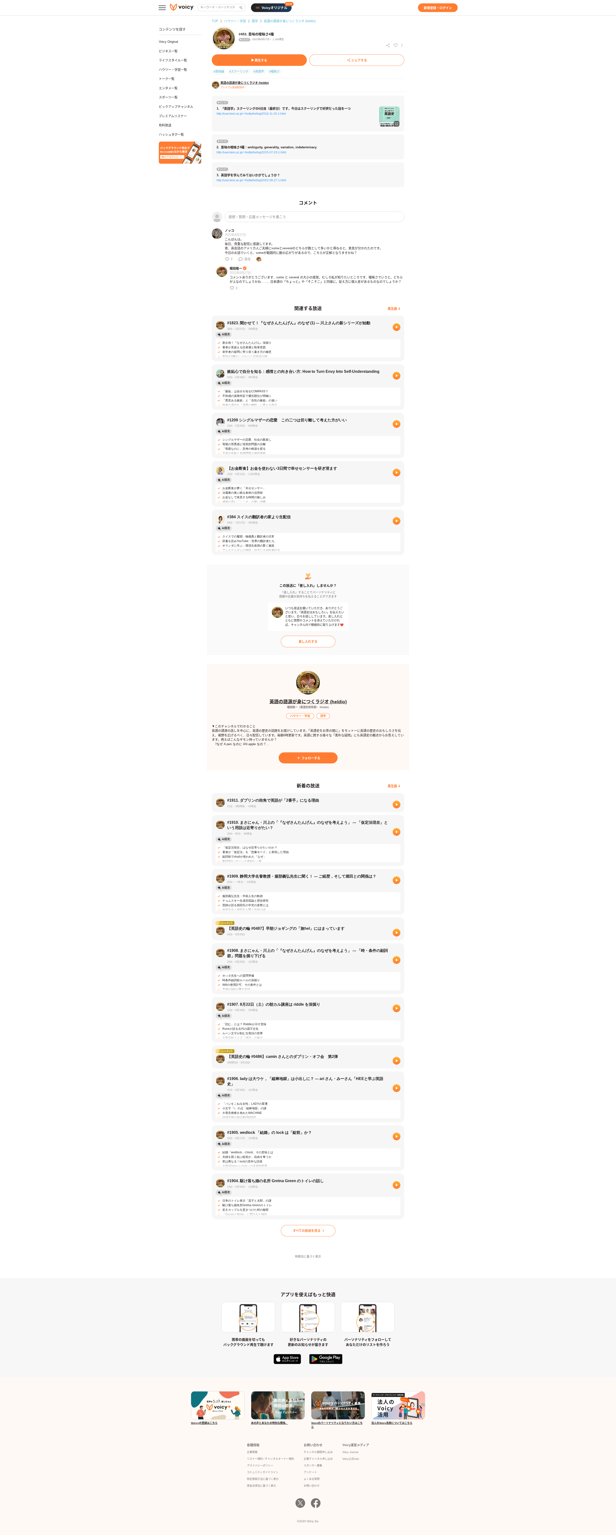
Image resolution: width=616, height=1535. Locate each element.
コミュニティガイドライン (262, 1472)
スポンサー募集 (313, 1465)
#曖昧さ (274, 71)
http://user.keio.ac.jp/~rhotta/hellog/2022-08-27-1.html (251, 180)
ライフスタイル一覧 (173, 60)
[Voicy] (181, 8)
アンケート (310, 1472)
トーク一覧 (166, 79)
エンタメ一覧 (168, 88)
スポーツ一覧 (168, 97)
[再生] (396, 327)
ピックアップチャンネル (176, 106)
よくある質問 (312, 1479)
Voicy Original (168, 42)
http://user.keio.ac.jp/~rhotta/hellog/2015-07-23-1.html (251, 152)
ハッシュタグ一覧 (171, 134)
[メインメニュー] (162, 8)
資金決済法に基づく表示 (261, 1485)
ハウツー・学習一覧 (173, 69)
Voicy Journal (350, 1452)
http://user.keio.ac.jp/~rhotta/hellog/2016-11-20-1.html (251, 113)
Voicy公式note (350, 1458)
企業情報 (252, 1452)
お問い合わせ (312, 1485)
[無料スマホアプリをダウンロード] (180, 153)
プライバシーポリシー (260, 1465)
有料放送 (165, 125)
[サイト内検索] (240, 7)
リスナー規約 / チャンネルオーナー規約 (270, 1458)
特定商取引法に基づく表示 (263, 1479)
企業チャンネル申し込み (318, 1458)
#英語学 (259, 71)
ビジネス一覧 (168, 51)
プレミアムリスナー (173, 116)
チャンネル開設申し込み (318, 1452)
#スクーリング (238, 71)
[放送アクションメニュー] (401, 45)
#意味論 (219, 71)
